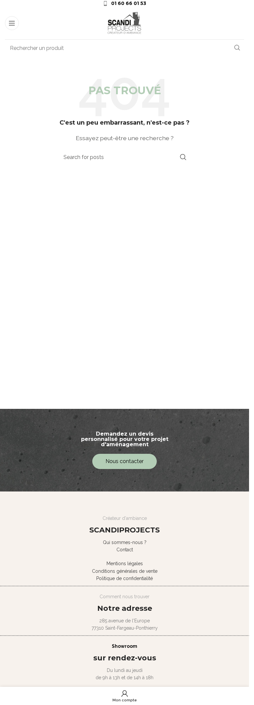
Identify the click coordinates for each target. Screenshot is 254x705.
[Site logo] (125, 23)
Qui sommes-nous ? (125, 542)
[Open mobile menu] (12, 23)
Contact (124, 549)
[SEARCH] (237, 48)
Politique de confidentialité (124, 578)
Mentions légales (124, 563)
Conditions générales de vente (124, 571)
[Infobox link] (124, 3)
